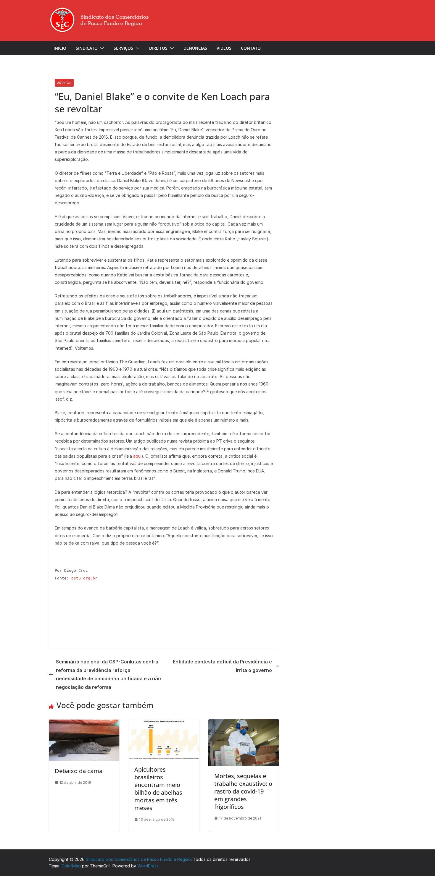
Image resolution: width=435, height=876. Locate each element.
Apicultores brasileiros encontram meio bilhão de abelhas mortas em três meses (158, 788)
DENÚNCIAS (195, 48)
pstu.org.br (84, 578)
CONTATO (251, 48)
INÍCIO (60, 48)
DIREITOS (158, 48)
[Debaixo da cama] (84, 723)
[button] (101, 48)
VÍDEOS (224, 48)
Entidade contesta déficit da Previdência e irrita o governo (222, 666)
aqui (137, 456)
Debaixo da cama (78, 771)
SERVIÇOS (123, 48)
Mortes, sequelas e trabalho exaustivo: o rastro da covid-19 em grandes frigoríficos (243, 791)
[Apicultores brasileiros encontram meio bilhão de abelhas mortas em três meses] (163, 723)
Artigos (64, 83)
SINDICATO (87, 48)
